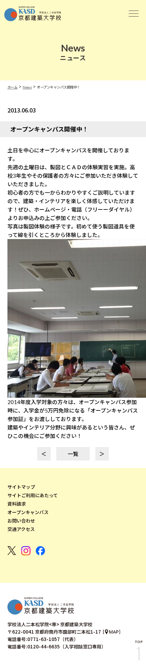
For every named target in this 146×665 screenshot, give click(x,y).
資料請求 (16, 504)
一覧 (73, 454)
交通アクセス (21, 529)
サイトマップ (21, 487)
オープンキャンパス (28, 512)
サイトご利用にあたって (32, 495)
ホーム (12, 87)
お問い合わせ (21, 521)
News (27, 87)
